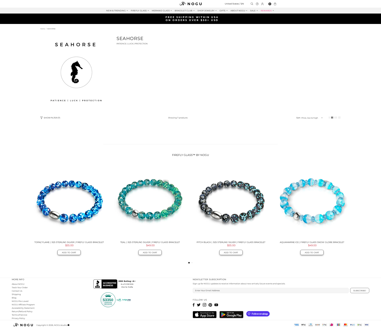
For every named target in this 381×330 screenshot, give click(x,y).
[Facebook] (194, 305)
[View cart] (276, 3)
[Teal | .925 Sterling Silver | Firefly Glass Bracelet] (150, 200)
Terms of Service (20, 315)
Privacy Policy (18, 318)
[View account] (262, 3)
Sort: (298, 117)
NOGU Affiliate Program (23, 304)
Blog (14, 298)
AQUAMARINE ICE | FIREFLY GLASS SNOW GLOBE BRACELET (312, 242)
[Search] (251, 3)
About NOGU (18, 284)
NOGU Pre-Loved (20, 301)
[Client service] (257, 3)
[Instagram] (204, 305)
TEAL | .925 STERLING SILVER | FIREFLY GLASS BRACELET (150, 242)
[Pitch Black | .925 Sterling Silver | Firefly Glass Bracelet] (231, 200)
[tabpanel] (69, 211)
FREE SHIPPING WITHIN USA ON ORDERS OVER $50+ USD (192, 19)
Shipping (16, 294)
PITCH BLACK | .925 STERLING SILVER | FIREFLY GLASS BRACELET (231, 242)
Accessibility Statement (23, 308)
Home (42, 29)
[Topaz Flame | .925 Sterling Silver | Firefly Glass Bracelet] (69, 200)
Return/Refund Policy (22, 311)
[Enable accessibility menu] (269, 3)
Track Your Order (20, 287)
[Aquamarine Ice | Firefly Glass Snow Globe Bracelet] (312, 200)
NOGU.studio (190, 4)
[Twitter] (198, 305)
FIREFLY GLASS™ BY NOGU (190, 155)
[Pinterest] (210, 305)
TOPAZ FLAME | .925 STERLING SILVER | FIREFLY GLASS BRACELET (69, 242)
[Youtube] (216, 305)
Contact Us (17, 291)
